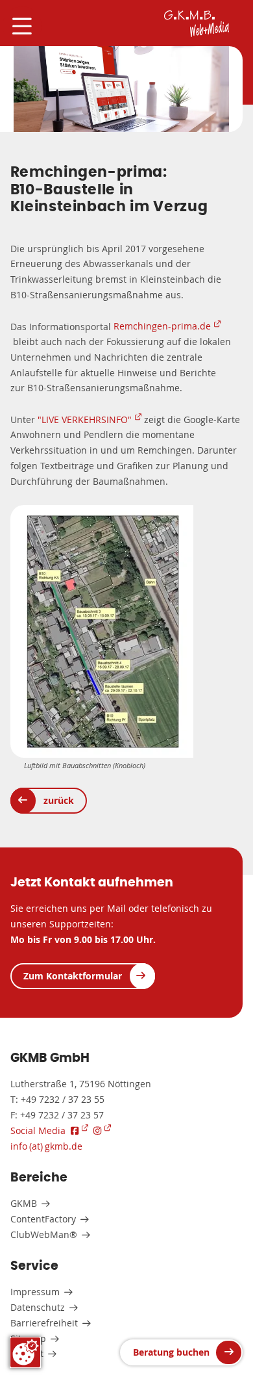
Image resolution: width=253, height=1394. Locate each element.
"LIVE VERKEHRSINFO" (85, 419)
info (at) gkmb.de (46, 1146)
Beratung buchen (171, 1352)
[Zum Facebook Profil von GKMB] (79, 1130)
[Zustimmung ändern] (25, 1352)
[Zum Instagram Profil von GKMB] (102, 1130)
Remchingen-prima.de (162, 326)
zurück (58, 800)
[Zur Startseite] (196, 23)
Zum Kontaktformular (72, 976)
